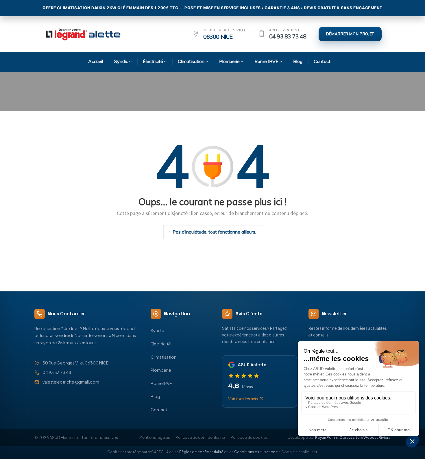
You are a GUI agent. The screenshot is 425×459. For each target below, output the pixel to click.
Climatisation (163, 357)
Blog (155, 396)
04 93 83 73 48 (287, 36)
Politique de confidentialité (200, 437)
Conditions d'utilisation (254, 452)
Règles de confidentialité (201, 452)
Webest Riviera (377, 437)
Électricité (161, 343)
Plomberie (161, 370)
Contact (159, 409)
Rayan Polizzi (326, 437)
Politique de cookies (249, 437)
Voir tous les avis (243, 398)
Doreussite (350, 437)
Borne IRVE (161, 383)
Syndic (157, 330)
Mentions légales (154, 437)
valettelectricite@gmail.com (70, 381)
